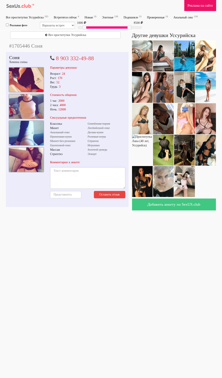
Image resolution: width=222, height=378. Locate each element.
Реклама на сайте (200, 5)
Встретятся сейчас (66, 17)
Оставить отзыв (109, 194)
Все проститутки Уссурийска (27, 17)
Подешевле (133, 17)
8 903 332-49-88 (75, 58)
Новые (90, 17)
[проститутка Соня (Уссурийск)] (26, 80)
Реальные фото (18, 25)
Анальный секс (185, 17)
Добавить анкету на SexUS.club (173, 204)
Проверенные (157, 17)
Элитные (110, 17)
